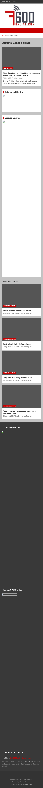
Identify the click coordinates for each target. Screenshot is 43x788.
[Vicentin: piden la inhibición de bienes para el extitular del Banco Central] (21, 58)
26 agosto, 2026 (8, 313)
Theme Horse (24, 782)
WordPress (28, 785)
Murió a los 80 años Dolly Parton (17, 311)
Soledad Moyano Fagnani (23, 313)
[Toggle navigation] (4, 30)
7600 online (27, 779)
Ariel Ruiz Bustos (17, 78)
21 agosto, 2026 (8, 347)
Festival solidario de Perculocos (17, 344)
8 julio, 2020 (7, 78)
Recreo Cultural (10, 281)
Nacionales (8, 68)
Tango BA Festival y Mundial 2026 (17, 377)
